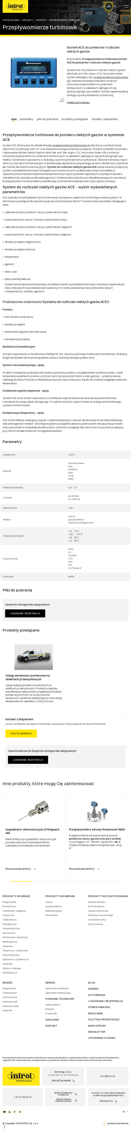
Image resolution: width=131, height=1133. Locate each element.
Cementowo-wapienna (14, 910)
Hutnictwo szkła (11, 1006)
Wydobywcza (10, 972)
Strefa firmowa (99, 1007)
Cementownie (10, 992)
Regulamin (95, 1013)
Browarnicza (9, 906)
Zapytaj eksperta (21, 733)
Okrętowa (8, 946)
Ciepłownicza (9, 919)
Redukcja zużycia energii (100, 915)
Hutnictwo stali (10, 1001)
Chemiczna (8, 915)
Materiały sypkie (53, 910)
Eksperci (49, 1009)
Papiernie (7, 1010)
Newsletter (96, 1031)
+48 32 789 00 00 (22, 1097)
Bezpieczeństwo (96, 902)
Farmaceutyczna (11, 928)
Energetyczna (10, 924)
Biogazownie (9, 902)
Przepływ (41, 20)
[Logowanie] (109, 6)
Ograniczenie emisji (98, 910)
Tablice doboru (53, 1004)
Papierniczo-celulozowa (15, 950)
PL (115, 6)
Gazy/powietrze (53, 906)
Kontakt (51, 1025)
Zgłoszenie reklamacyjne (58, 992)
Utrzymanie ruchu (97, 919)
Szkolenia (52, 1019)
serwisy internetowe (117, 1123)
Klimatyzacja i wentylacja (15, 937)
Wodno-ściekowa (12, 968)
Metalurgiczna (10, 941)
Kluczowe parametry (18, 868)
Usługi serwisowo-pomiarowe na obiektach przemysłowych (27, 677)
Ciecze (49, 902)
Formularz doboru (78, 103)
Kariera (93, 988)
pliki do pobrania (47, 119)
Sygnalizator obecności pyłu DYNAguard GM (32, 831)
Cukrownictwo (10, 997)
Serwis (50, 982)
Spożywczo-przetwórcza (16, 959)
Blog (91, 982)
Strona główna (11, 20)
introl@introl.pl (107, 1076)
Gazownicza (9, 933)
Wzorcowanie (95, 924)
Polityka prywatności (103, 1019)
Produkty (28, 20)
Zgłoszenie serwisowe (57, 988)
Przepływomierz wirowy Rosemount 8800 (97, 829)
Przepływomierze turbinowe (64, 20)
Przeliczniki (51, 1013)
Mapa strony (97, 1025)
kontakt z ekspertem (105, 119)
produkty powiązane (75, 119)
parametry (26, 119)
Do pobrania (96, 995)
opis (14, 119)
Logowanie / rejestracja (25, 613)
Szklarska (8, 963)
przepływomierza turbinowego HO (72, 145)
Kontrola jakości (96, 906)
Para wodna (51, 915)
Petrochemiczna (11, 955)
